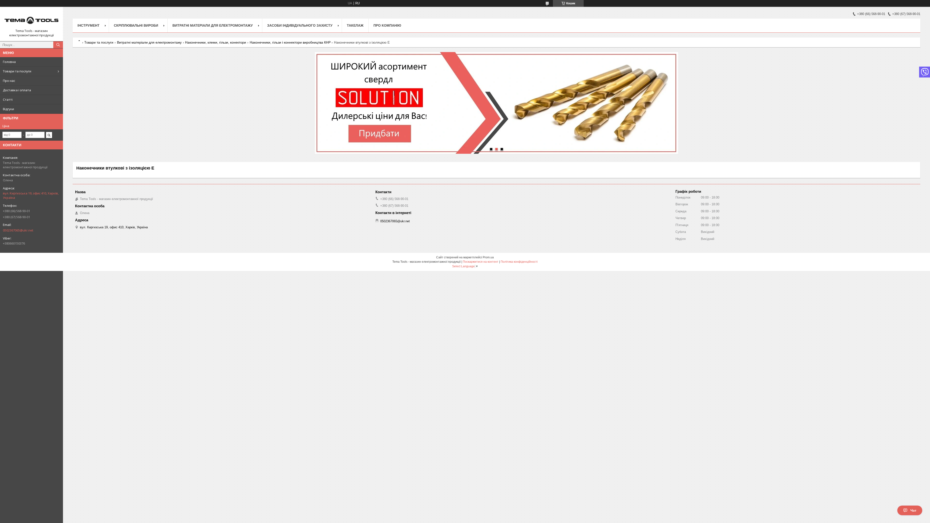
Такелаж (355, 25)
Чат (913, 510)
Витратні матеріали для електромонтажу (212, 25)
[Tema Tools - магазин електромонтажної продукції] (31, 19)
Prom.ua (488, 257)
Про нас (9, 80)
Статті (8, 99)
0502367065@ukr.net (18, 230)
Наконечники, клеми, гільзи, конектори (215, 42)
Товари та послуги (17, 71)
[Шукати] (58, 44)
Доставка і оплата (17, 90)
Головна (9, 62)
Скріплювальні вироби (136, 25)
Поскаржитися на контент (480, 261)
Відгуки (8, 109)
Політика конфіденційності (519, 261)
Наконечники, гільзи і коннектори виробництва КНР (290, 42)
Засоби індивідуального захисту (300, 25)
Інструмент (89, 25)
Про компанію (387, 25)
